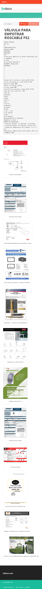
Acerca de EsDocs (8, 587)
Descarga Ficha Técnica (15, 216)
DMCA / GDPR (19, 587)
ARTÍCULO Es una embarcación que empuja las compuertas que (21, 556)
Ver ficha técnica (15, 467)
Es (6, 8)
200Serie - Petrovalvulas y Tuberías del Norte (17, 531)
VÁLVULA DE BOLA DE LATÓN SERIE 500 (15, 506)
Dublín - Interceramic (15, 174)
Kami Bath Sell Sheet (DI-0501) (15, 362)
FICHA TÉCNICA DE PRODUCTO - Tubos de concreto (17, 282)
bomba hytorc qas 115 (15, 401)
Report (24, 24)
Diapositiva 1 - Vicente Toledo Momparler (15, 323)
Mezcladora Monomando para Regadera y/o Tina (17, 243)
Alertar (27, 587)
